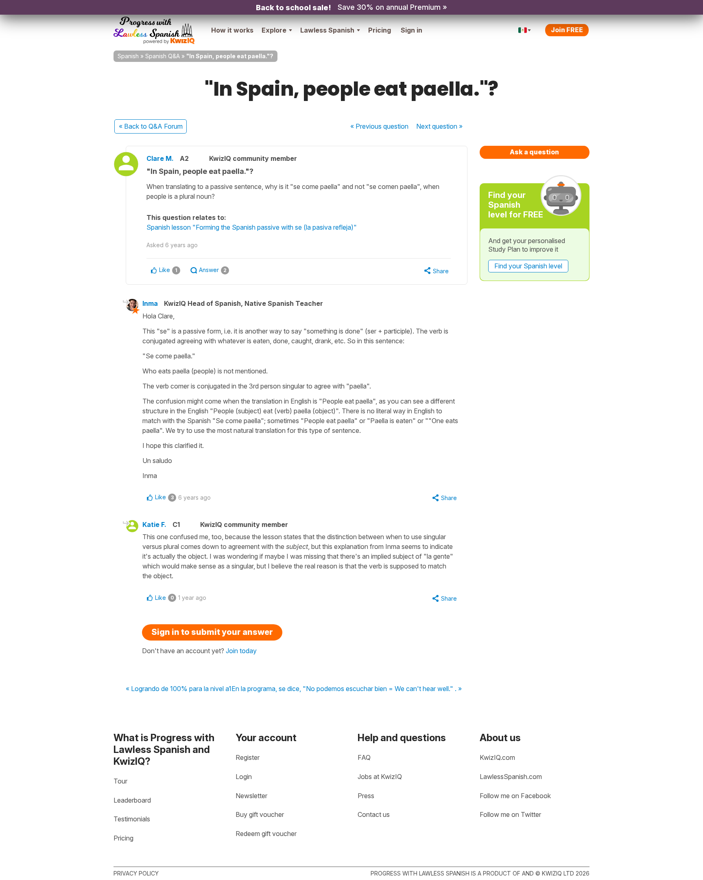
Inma (150, 303)
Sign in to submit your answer (212, 632)
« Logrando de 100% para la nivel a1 (178, 689)
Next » (439, 126)
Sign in (411, 30)
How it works (232, 30)
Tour (120, 781)
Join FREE (567, 30)
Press (366, 796)
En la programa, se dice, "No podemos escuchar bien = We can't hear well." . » (346, 689)
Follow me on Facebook (515, 796)
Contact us (374, 814)
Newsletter (251, 796)
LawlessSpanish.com (511, 776)
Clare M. (160, 158)
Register (248, 757)
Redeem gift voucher (266, 834)
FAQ (364, 757)
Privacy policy (136, 873)
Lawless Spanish (327, 30)
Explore (274, 30)
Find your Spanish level (528, 266)
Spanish (128, 56)
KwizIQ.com (497, 757)
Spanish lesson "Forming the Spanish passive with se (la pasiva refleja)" (251, 227)
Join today (241, 651)
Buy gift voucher (260, 814)
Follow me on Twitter (510, 814)
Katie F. (154, 524)
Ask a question (534, 152)
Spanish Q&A (162, 56)
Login (244, 776)
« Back (151, 126)
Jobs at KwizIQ (380, 776)
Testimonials (132, 819)
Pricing (379, 30)
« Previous (379, 126)
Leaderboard (132, 800)
